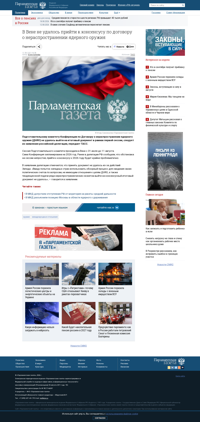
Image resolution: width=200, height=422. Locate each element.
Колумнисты (101, 367)
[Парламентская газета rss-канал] (169, 367)
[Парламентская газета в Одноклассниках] (179, 367)
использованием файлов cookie (122, 413)
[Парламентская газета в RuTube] (182, 367)
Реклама (124, 363)
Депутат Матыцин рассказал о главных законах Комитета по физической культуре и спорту (164, 122)
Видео (62, 360)
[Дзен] (130, 46)
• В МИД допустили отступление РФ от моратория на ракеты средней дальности (70, 193)
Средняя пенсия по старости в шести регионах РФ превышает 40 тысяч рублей (82, 18)
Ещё (116, 12)
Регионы (100, 363)
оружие (26, 217)
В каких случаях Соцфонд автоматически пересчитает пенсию (75, 24)
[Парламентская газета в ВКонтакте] (172, 367)
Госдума (156, 12)
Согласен (100, 418)
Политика (20, 12)
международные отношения (45, 217)
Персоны (64, 363)
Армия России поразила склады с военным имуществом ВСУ (165, 78)
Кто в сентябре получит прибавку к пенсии (65, 21)
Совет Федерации (175, 12)
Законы (100, 5)
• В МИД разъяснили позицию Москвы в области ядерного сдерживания (66, 197)
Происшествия (85, 12)
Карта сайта (180, 376)
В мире (68, 12)
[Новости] (119, 46)
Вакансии (125, 367)
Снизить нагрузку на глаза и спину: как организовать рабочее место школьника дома (164, 241)
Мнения (81, 363)
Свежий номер (87, 5)
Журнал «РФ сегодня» (129, 5)
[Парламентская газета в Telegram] (175, 367)
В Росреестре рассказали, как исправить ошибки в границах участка (162, 253)
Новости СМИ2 (78, 345)
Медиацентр (65, 367)
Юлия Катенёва (34, 55)
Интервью (82, 367)
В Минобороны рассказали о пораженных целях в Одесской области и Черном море (163, 109)
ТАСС (132, 55)
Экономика (37, 12)
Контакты (125, 360)
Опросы (81, 360)
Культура (103, 12)
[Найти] (183, 5)
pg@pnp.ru (44, 398)
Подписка (111, 5)
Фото (98, 360)
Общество (54, 12)
